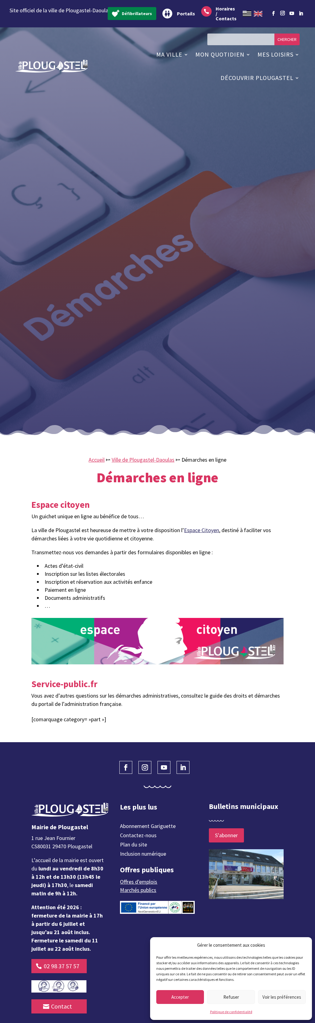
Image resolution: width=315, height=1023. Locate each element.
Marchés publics (138, 890)
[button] (303, 945)
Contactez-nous (138, 836)
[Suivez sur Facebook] (273, 13)
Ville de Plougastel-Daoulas (143, 459)
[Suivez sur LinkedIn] (300, 13)
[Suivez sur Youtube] (291, 13)
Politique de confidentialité (231, 1011)
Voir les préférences (281, 997)
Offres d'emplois (138, 881)
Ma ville (169, 54)
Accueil (97, 459)
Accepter (180, 997)
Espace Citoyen (201, 530)
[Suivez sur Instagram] (282, 12)
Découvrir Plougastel (257, 78)
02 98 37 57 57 (61, 966)
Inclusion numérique (143, 854)
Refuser (231, 997)
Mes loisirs (275, 54)
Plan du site (133, 845)
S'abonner (226, 835)
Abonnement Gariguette (148, 827)
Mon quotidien (220, 54)
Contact (61, 1006)
